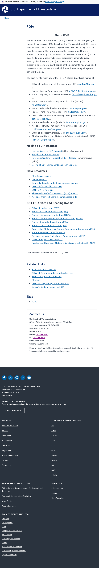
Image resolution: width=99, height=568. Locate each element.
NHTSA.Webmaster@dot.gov (46, 129)
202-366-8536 (39, 337)
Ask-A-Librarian (8, 506)
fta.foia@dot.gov (76, 111)
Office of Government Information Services (52, 272)
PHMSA (54, 475)
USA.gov (5, 518)
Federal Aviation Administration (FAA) (50, 211)
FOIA (34, 301)
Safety (54, 493)
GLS (53, 450)
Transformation (57, 498)
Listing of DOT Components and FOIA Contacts (54, 164)
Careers (5, 460)
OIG (52, 465)
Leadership (6, 445)
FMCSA (54, 435)
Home (6, 18)
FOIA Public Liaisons (41, 175)
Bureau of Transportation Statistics (16, 496)
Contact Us (6, 465)
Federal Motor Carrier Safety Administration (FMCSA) (57, 218)
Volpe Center (7, 501)
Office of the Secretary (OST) (46, 208)
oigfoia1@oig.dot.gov (74, 132)
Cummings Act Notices (11, 538)
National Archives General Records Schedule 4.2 (54, 196)
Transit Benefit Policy (10, 455)
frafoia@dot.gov (77, 108)
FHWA (53, 430)
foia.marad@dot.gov (76, 122)
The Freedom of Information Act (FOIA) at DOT (55, 193)
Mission (5, 430)
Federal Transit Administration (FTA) (49, 225)
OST (53, 470)
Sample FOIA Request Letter (45, 154)
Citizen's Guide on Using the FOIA (48, 286)
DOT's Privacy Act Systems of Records (50, 283)
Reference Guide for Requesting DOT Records (54, 157)
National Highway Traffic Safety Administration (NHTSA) (59, 235)
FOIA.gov (36, 279)
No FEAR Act (7, 534)
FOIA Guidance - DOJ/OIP (44, 269)
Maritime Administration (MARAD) (48, 232)
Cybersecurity (57, 488)
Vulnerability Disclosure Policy (14, 550)
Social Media (7, 440)
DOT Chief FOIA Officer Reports (47, 186)
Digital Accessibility (9, 554)
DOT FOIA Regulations (42, 189)
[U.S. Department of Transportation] (29, 9)
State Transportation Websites (46, 276)
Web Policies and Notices (12, 546)
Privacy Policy (7, 522)
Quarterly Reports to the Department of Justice (55, 182)
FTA (53, 445)
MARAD (54, 455)
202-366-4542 (42, 334)
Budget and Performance (12, 530)
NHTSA (54, 460)
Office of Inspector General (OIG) (47, 239)
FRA (53, 440)
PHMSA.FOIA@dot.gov (43, 139)
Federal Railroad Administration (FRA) (50, 222)
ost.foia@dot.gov (40, 118)
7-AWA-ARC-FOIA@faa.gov (82, 90)
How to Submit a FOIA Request (47, 150)
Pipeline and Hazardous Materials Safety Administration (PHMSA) (63, 242)
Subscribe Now (13, 410)
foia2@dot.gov (39, 104)
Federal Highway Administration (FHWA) (51, 215)
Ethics (4, 542)
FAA (52, 425)
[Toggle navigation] (95, 8)
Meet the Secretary (10, 425)
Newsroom (6, 435)
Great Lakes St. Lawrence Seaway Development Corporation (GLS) (63, 228)
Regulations (7, 450)
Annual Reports (39, 179)
